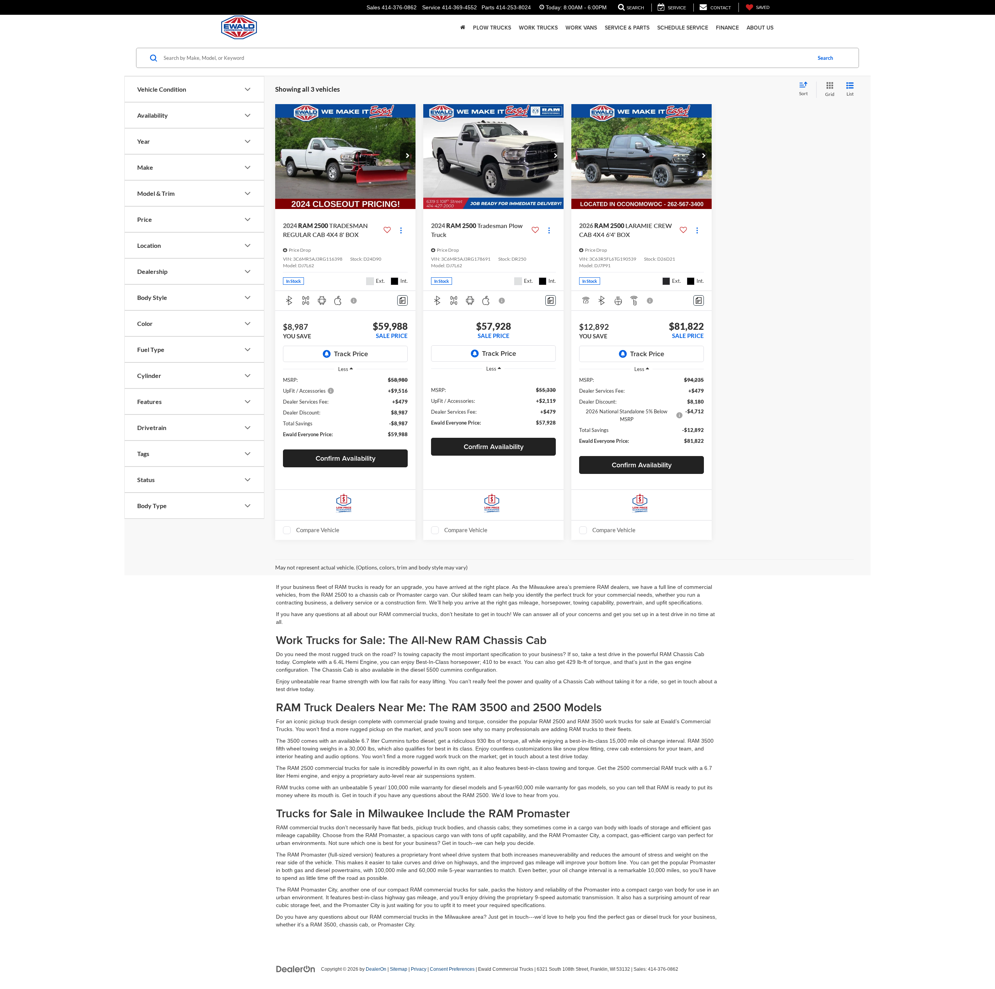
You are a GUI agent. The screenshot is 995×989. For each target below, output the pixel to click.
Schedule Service (682, 27)
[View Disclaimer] (354, 301)
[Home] (462, 27)
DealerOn (376, 969)
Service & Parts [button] (627, 27)
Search (825, 58)
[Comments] (402, 300)
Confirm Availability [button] (345, 458)
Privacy (418, 969)
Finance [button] (727, 27)
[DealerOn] (296, 969)
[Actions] (401, 230)
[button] (407, 156)
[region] (345, 411)
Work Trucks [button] (538, 27)
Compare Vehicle (317, 529)
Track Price (351, 354)
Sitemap (398, 969)
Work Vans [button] (581, 27)
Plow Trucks (492, 27)
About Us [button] (760, 27)
